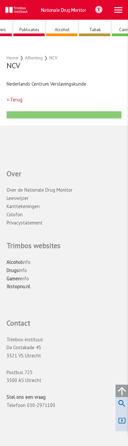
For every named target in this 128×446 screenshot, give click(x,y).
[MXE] (67, 116)
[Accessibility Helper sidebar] (98, 9)
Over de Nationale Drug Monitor (40, 190)
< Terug (14, 99)
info (19, 262)
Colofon (15, 214)
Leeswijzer (18, 198)
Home (12, 58)
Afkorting (34, 58)
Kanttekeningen (23, 206)
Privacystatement (25, 223)
